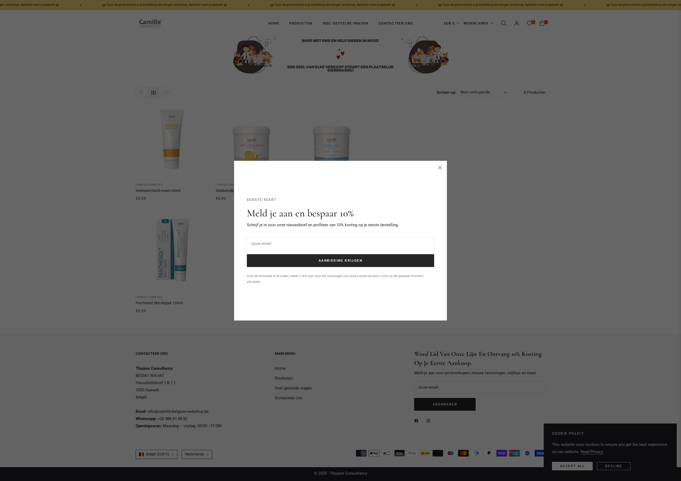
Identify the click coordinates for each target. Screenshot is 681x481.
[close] (440, 167)
